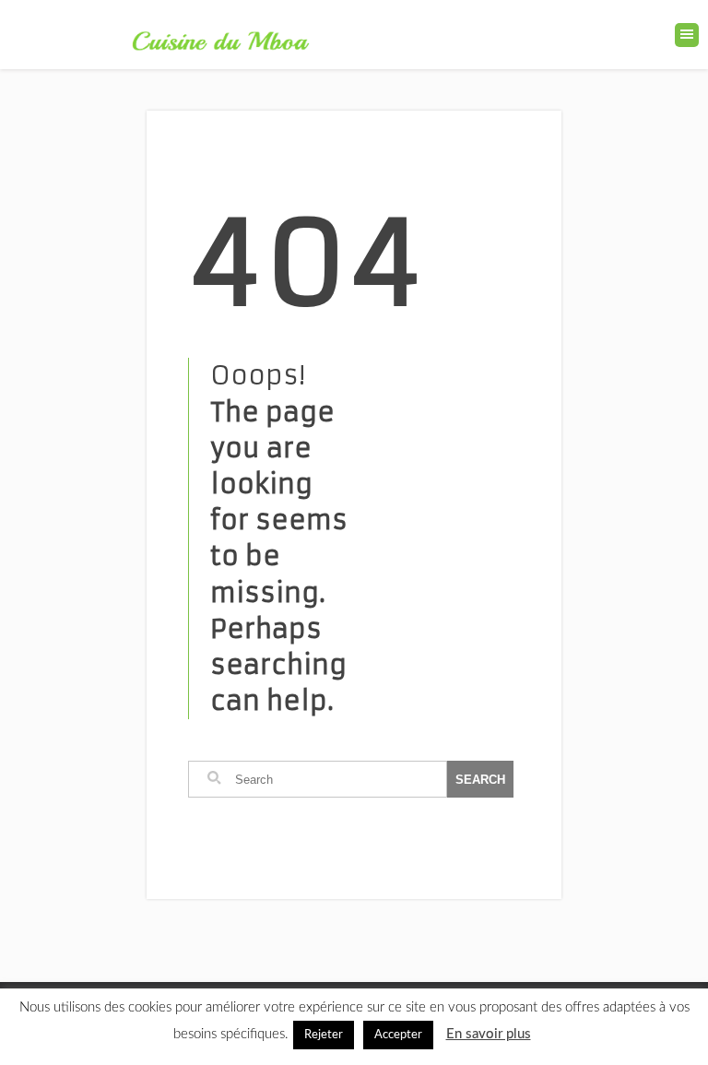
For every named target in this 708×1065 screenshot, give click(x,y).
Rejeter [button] (323, 1035)
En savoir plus (488, 1034)
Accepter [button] (398, 1035)
